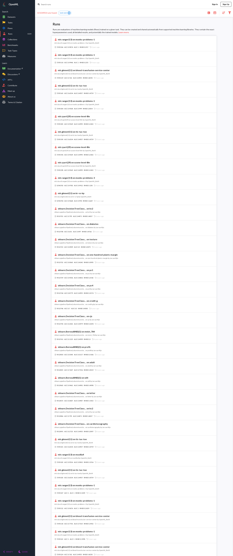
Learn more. (124, 32)
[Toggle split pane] (215, 12)
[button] (64, 13)
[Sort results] (223, 12)
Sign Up (226, 4)
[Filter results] (230, 12)
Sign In (215, 4)
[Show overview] (209, 12)
